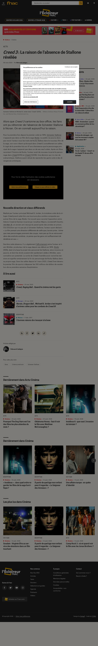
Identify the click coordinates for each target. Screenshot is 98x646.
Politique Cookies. (27, 86)
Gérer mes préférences (30, 101)
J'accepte (69, 101)
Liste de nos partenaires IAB (30, 97)
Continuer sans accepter (71, 67)
